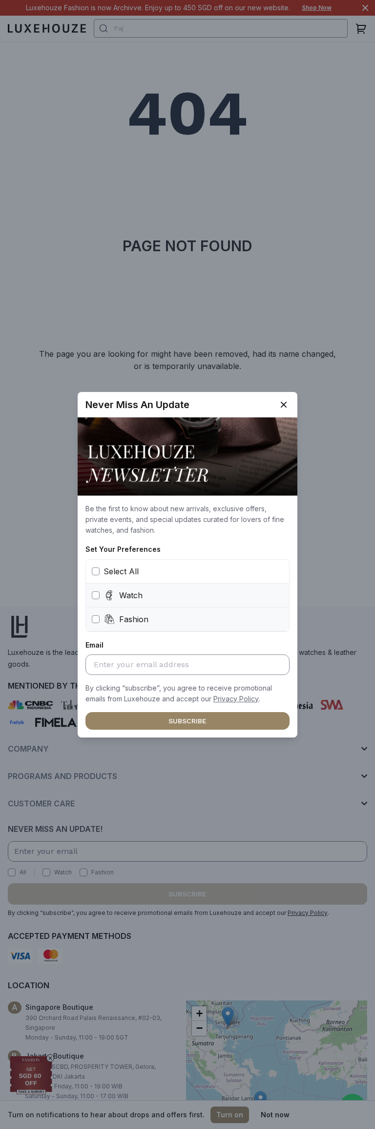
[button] (236, 699)
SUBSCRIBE (187, 721)
